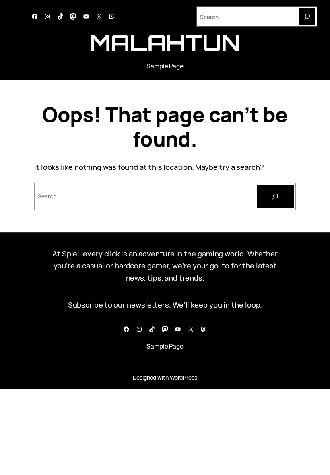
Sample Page (165, 66)
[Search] (307, 16)
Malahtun (165, 42)
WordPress (183, 377)
